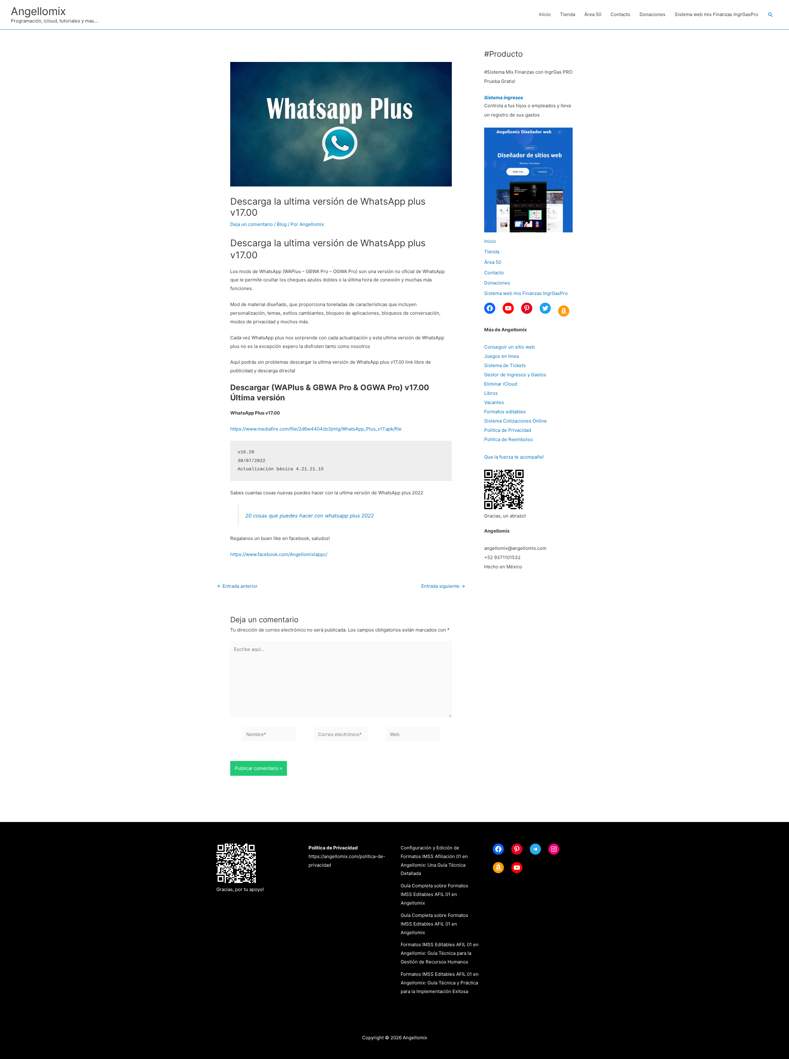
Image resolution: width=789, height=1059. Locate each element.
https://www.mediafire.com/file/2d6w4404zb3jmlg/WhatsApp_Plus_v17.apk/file (316, 429)
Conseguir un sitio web (509, 347)
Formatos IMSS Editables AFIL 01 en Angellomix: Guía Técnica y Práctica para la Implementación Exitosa (440, 982)
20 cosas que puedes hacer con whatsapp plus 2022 (309, 516)
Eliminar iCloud (500, 384)
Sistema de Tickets (505, 365)
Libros (491, 393)
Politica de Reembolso (508, 439)
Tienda (567, 14)
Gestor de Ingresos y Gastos (515, 375)
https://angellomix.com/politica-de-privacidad (347, 856)
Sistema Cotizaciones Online (515, 421)
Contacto (620, 14)
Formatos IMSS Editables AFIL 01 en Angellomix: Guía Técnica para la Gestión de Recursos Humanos (440, 953)
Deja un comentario (251, 224)
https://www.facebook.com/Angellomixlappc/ (278, 554)
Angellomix (38, 11)
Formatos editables (505, 412)
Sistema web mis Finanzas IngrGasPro (716, 14)
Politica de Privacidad (507, 430)
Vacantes (494, 402)
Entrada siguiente (443, 586)
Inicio (545, 14)
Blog (282, 224)
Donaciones (652, 14)
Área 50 (592, 14)
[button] (770, 15)
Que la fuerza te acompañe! (514, 457)
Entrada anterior (237, 586)
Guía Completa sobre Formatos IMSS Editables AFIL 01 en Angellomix (434, 894)
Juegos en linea (501, 356)
